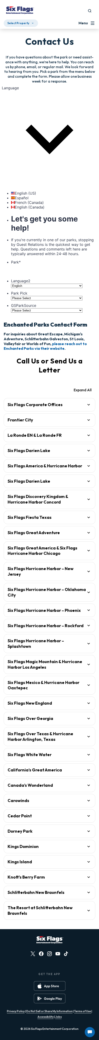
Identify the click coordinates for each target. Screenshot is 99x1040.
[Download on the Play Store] (49, 998)
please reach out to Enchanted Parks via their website (45, 346)
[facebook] (41, 954)
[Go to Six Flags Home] (20, 10)
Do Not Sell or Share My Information (49, 1011)
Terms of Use (82, 1011)
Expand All (83, 390)
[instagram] (49, 954)
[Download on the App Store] (49, 986)
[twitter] (33, 954)
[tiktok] (66, 954)
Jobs (58, 1016)
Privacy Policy (16, 1011)
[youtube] (58, 954)
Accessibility (46, 1016)
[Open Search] (90, 11)
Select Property (18, 23)
